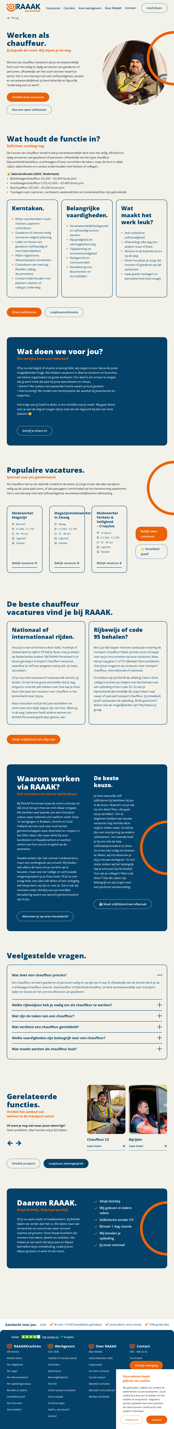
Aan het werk (14, 1403)
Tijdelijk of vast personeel (62, 1358)
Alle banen (13, 1351)
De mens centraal (99, 1371)
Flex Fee (52, 1383)
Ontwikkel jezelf (16, 1396)
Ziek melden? (14, 1409)
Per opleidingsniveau (19, 1383)
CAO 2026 (53, 1351)
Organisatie (95, 1364)
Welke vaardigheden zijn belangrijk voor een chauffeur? (59, 1037)
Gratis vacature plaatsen (62, 1390)
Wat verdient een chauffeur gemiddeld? (45, 1026)
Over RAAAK (113, 8)
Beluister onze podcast (102, 1390)
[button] (10, 1143)
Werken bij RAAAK (99, 1396)
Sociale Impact (97, 1377)
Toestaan (157, 1419)
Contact (130, 8)
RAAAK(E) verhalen (99, 1383)
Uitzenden (54, 1364)
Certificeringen (56, 1403)
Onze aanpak (55, 1396)
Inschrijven (136, 1358)
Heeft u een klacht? (59, 1409)
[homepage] (23, 8)
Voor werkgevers (89, 8)
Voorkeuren (131, 1419)
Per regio (12, 1371)
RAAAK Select (14, 1358)
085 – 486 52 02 (138, 1351)
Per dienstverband (17, 1377)
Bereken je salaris (17, 1390)
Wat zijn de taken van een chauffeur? (43, 1016)
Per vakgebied (15, 1364)
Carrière (69, 8)
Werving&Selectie (58, 1377)
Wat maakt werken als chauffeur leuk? (44, 1048)
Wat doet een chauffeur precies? (39, 975)
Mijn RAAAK (95, 1351)
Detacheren (54, 1371)
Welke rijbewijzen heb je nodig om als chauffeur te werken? (62, 1004)
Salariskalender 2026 (101, 1358)
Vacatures (53, 8)
